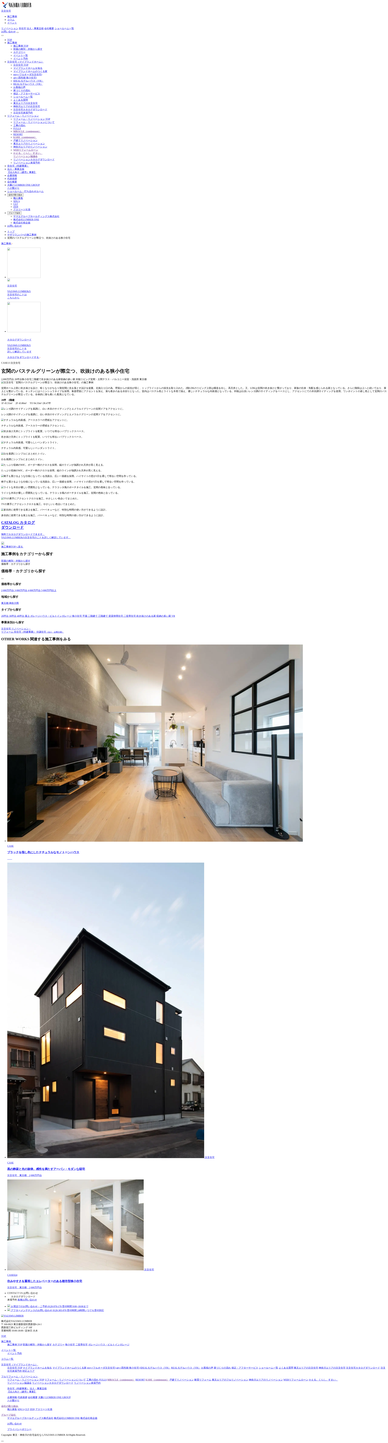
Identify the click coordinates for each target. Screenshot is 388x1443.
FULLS (17, 128)
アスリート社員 (21, 209)
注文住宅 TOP (20, 65)
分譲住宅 (50, 632)
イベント (12, 23)
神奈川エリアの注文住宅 (26, 106)
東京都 (5, 603)
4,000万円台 (34, 590)
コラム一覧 (7, 1359)
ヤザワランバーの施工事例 (21, 234)
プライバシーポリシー (19, 1429)
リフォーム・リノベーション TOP (31, 119)
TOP (9, 39)
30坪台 (13, 616)
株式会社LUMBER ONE (26, 219)
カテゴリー (19, 52)
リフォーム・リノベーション (23, 116)
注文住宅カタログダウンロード (30, 109)
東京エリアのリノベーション (29, 143)
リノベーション (9, 28)
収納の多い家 (164, 616)
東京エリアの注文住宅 (25, 103)
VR (173, 616)
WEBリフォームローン (25, 150)
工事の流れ (19, 125)
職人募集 (18, 198)
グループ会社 (14, 213)
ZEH (15, 206)
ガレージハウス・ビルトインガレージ (51, 616)
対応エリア (28, 1371)
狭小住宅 (77, 616)
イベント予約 (20, 58)
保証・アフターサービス (26, 93)
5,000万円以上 (48, 590)
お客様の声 (19, 87)
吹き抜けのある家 (146, 616)
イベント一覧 (20, 55)
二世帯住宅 (130, 616)
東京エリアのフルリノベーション (230, 1379)
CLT (15, 204)
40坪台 (21, 616)
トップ (11, 231)
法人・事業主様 (35, 28)
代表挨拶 (12, 178)
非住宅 (22, 28)
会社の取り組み (15, 195)
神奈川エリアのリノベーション (30, 146)
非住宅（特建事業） (18, 166)
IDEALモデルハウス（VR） (28, 81)
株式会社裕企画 (21, 222)
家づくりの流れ (21, 90)
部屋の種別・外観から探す (27, 49)
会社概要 (49, 28)
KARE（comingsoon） (25, 137)
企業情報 (12, 175)
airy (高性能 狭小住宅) (25, 77)
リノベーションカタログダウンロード (34, 159)
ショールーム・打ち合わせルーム (25, 191)
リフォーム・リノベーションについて (34, 122)
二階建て (93, 616)
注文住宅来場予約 (23, 112)
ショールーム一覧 (64, 28)
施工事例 (12, 16)
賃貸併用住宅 (116, 616)
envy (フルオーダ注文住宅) (27, 74)
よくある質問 (20, 100)
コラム (11, 19)
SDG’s (16, 201)
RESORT (18, 134)
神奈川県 (14, 603)
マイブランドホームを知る (27, 68)
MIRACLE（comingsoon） (27, 131)
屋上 (27, 616)
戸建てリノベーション (25, 140)
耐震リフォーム (202, 1379)
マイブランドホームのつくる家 (30, 71)
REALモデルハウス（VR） (28, 84)
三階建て (103, 616)
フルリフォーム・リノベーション (19, 1376)
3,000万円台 (21, 590)
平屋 (85, 616)
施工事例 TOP (20, 46)
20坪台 (5, 616)
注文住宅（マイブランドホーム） (25, 61)
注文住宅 (6, 11)
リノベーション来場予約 (26, 162)
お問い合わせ (8, 31)
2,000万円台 (8, 590)
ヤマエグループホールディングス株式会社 (36, 216)
